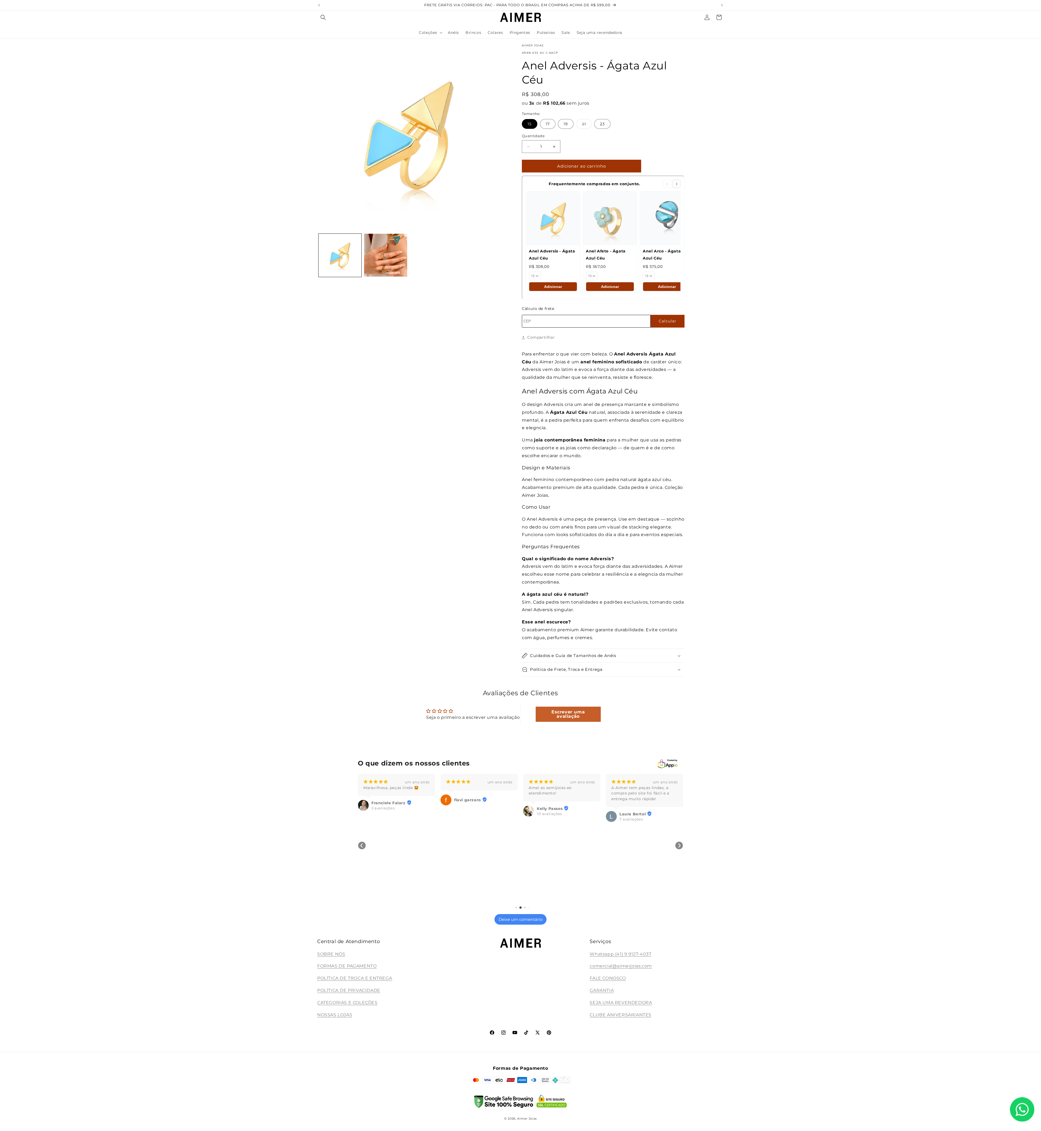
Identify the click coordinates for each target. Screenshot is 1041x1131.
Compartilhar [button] (541, 337)
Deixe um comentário (520, 919)
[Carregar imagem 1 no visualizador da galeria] (340, 255)
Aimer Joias (527, 1118)
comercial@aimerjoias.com (621, 966)
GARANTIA (602, 990)
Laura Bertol (550, 814)
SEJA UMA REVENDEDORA (621, 1002)
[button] (323, 17)
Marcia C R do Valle (639, 894)
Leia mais (619, 810)
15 (530, 123)
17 (548, 123)
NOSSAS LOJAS (334, 1014)
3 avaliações (630, 900)
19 (566, 123)
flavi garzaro (384, 799)
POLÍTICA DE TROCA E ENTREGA (354, 978)
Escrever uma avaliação (568, 714)
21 (587, 125)
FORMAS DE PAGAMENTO (347, 966)
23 (602, 123)
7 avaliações (548, 819)
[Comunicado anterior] (319, 5)
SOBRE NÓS (331, 954)
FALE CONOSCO (608, 978)
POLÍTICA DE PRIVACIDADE (348, 990)
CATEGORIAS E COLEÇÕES (347, 1002)
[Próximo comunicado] (722, 5)
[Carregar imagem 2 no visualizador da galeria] (385, 255)
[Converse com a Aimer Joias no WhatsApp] (1022, 1110)
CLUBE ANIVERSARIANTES (620, 1014)
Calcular (667, 321)
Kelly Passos (467, 808)
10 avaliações (466, 814)
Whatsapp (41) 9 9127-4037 (620, 954)
